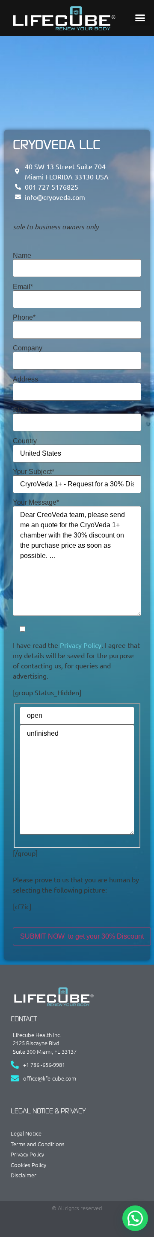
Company (27, 348)
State (21, 410)
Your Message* (36, 502)
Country (25, 441)
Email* (23, 286)
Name (22, 255)
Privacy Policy (80, 645)
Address (25, 379)
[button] (140, 18)
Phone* (24, 317)
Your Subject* (33, 471)
